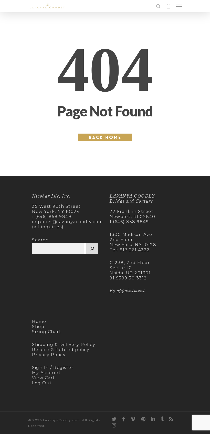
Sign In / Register (53, 367)
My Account (46, 372)
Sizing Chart (46, 331)
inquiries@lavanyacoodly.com (67, 221)
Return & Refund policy (60, 349)
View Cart (43, 377)
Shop (38, 326)
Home (39, 321)
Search (40, 239)
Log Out (42, 383)
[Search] (92, 248)
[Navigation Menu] (179, 6)
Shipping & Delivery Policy (63, 344)
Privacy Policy (49, 354)
